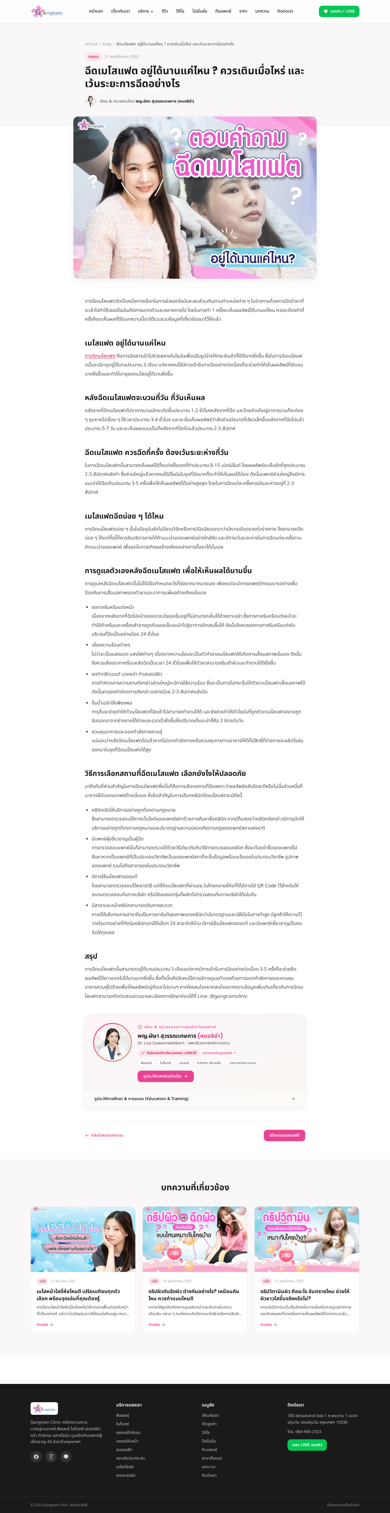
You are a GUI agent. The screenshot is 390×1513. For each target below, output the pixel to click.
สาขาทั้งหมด (212, 1458)
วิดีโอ (180, 11)
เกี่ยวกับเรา (120, 11)
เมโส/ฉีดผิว (125, 1467)
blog (107, 44)
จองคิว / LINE (342, 11)
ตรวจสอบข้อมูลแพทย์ (217, 1053)
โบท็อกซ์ (122, 1424)
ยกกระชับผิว (126, 1475)
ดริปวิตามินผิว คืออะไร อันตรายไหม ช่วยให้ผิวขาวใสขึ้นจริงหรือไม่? (304, 1295)
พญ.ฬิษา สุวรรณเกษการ (180, 1036)
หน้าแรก (96, 11)
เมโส (42, 1281)
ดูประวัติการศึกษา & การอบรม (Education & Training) (141, 1099)
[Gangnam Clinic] (47, 11)
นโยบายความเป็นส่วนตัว (343, 1505)
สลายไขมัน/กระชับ (130, 1458)
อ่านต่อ (42, 1325)
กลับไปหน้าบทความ (107, 1135)
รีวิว (165, 11)
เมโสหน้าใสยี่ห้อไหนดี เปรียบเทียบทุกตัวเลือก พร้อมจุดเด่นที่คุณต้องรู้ (78, 1295)
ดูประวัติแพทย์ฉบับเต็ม (162, 1076)
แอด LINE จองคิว (307, 1445)
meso (93, 57)
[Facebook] (36, 1456)
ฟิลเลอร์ (122, 1415)
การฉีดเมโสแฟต (100, 356)
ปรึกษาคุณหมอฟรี (284, 1135)
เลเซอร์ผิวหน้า (127, 1441)
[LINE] (66, 1456)
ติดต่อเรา (285, 11)
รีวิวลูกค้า (209, 1424)
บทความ (262, 11)
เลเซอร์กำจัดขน (128, 1433)
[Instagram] (51, 1456)
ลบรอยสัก (124, 1450)
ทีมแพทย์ (223, 11)
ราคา (243, 11)
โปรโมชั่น (199, 11)
